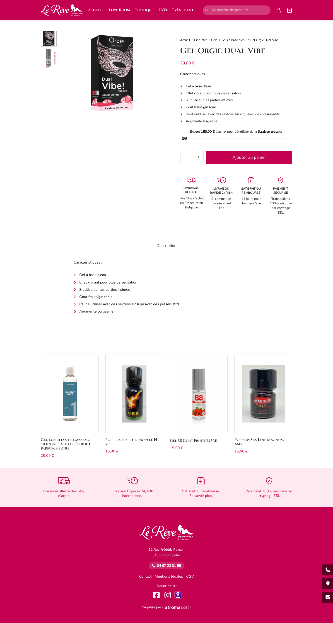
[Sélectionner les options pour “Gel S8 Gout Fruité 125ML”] (220, 362)
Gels (214, 40)
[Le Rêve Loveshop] (166, 534)
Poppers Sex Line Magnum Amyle (259, 442)
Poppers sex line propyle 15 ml (131, 442)
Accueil (96, 9)
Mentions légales (169, 576)
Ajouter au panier (249, 157)
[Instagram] (168, 595)
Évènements (183, 9)
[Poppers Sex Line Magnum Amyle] (263, 394)
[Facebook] (156, 595)
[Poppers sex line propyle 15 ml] (134, 394)
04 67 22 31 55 (169, 565)
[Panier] (289, 10)
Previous (65, 73)
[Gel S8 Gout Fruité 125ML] (198, 393)
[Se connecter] (278, 10)
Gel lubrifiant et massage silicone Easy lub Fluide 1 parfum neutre (66, 444)
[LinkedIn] (178, 595)
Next (158, 73)
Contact (145, 576)
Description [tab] (166, 245)
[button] (91, 362)
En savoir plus (200, 496)
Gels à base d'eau (234, 40)
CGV (190, 576)
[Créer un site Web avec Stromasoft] (176, 607)
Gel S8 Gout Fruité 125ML (194, 440)
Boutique (144, 9)
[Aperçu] (91, 372)
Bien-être (200, 40)
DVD (163, 9)
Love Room (119, 9)
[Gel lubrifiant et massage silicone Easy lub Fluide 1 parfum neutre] (69, 394)
